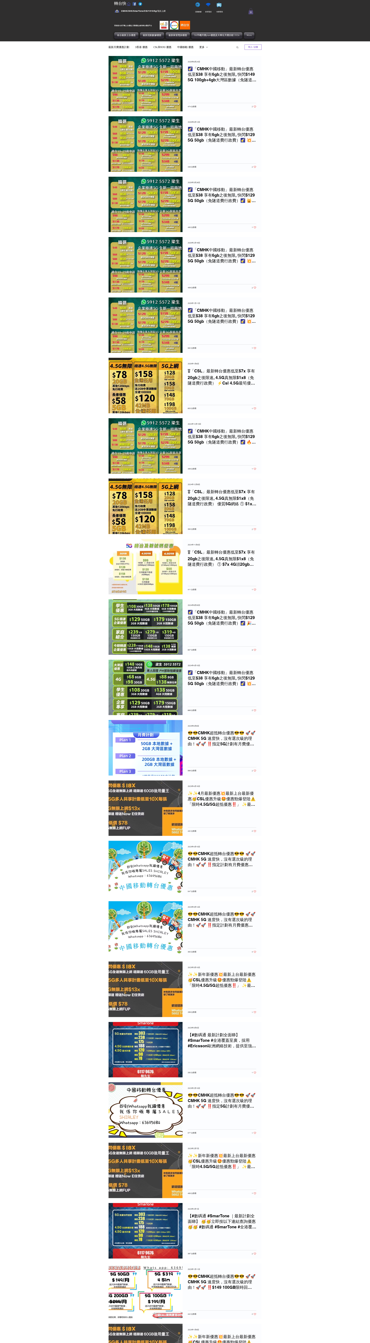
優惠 (147, 25)
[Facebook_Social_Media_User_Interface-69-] (117, 11)
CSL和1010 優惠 (162, 47)
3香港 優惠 (141, 47)
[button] (250, 11)
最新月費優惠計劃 (118, 47)
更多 (202, 47)
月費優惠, (135, 25)
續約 (140, 25)
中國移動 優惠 (185, 47)
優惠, (130, 25)
